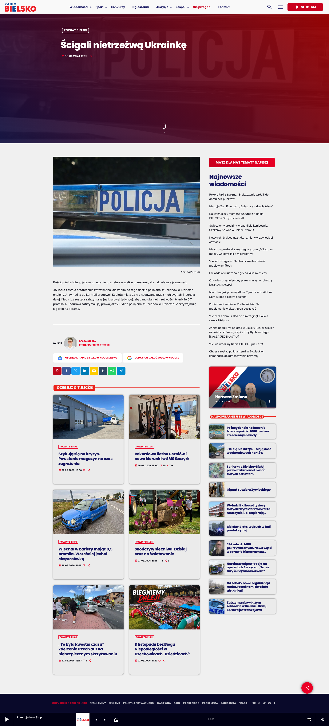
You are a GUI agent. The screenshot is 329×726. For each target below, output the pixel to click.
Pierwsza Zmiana (231, 396)
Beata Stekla (87, 341)
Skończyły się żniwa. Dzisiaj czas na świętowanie (161, 551)
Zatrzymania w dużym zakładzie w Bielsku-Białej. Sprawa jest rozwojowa (247, 606)
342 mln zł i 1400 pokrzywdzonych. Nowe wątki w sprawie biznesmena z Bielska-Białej (249, 549)
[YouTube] (254, 703)
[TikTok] (264, 703)
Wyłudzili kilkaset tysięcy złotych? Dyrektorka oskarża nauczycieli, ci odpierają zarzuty (248, 511)
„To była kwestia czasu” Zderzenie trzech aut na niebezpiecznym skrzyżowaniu (87, 649)
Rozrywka (222, 389)
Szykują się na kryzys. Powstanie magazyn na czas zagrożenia (85, 458)
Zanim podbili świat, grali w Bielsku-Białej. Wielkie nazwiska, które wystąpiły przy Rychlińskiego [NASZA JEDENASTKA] (241, 332)
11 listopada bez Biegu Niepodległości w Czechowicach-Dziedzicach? (162, 649)
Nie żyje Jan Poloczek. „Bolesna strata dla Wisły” (241, 206)
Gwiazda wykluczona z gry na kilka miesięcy (238, 273)
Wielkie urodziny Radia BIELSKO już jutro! (236, 344)
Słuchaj (305, 7)
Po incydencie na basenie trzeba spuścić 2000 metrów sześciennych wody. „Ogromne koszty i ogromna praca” (248, 435)
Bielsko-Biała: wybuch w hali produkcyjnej (249, 529)
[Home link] (20, 7)
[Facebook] (274, 703)
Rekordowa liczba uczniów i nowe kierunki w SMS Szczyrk (162, 456)
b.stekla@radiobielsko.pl (94, 345)
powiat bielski (75, 31)
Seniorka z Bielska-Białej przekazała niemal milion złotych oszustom (246, 470)
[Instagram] (269, 703)
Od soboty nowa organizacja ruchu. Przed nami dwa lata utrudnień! (248, 587)
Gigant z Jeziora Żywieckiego (249, 489)
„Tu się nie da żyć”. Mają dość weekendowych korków (249, 451)
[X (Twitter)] (259, 703)
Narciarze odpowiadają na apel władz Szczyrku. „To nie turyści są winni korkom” (248, 567)
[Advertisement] (164, 91)
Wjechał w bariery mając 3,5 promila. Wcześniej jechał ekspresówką (85, 553)
